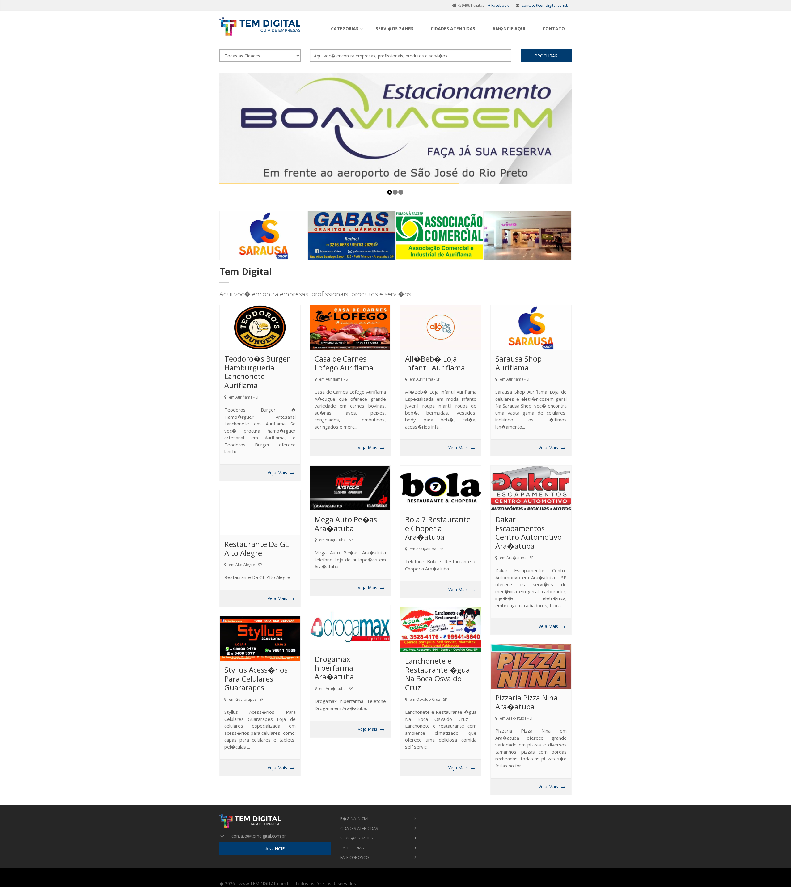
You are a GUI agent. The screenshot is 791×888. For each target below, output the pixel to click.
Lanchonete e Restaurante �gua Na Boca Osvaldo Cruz (437, 674)
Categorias (344, 29)
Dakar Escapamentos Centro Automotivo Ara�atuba (528, 532)
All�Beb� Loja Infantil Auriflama (435, 363)
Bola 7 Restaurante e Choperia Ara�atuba (438, 528)
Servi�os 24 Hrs (394, 29)
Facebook (499, 5)
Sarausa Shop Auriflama (518, 363)
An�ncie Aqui (509, 29)
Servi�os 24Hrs (356, 838)
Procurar (546, 56)
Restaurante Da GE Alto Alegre (256, 548)
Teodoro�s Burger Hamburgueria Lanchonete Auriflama (257, 371)
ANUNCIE (275, 849)
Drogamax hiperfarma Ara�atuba (334, 668)
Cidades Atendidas (453, 29)
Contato (554, 29)
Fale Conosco (354, 857)
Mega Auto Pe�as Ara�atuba (346, 523)
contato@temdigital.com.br (546, 5)
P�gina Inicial (354, 818)
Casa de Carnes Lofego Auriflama (344, 363)
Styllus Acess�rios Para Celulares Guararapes (256, 679)
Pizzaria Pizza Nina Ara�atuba (526, 702)
